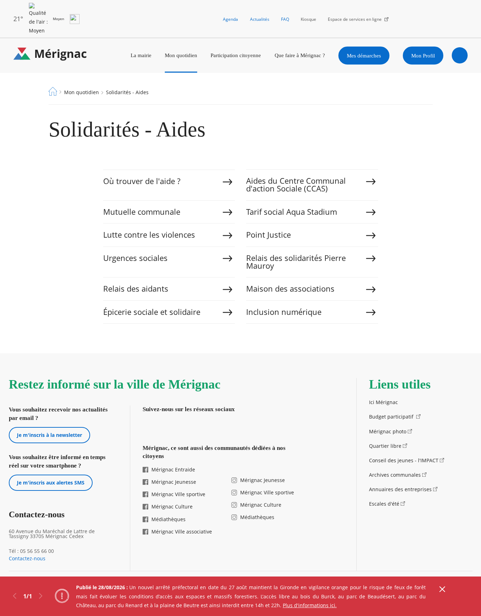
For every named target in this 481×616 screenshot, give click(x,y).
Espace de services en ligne (355, 19)
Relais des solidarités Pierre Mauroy (296, 261)
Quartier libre (385, 446)
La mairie (141, 55)
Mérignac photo (387, 431)
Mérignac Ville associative (181, 531)
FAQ (285, 19)
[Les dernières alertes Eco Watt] (75, 19)
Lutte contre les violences (149, 234)
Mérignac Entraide (173, 469)
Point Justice (268, 234)
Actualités (259, 19)
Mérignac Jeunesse (173, 481)
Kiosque (308, 19)
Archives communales (395, 474)
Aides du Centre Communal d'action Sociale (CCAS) (296, 184)
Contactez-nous (27, 558)
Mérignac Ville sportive (178, 494)
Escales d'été (384, 503)
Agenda (230, 19)
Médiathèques (168, 519)
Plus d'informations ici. (310, 605)
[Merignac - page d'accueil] (50, 55)
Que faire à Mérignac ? (300, 55)
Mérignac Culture (172, 506)
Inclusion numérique (283, 311)
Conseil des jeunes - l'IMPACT (403, 460)
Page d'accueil (53, 91)
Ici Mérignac (383, 402)
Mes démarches (364, 56)
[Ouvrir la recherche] (460, 55)
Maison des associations (290, 288)
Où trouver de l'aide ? (141, 181)
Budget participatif (392, 416)
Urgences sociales (135, 257)
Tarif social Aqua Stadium (291, 211)
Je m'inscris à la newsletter (49, 435)
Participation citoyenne (236, 55)
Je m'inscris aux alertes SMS (51, 482)
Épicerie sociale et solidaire (151, 311)
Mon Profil (423, 56)
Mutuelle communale (141, 211)
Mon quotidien (181, 55)
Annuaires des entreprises (400, 489)
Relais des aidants (135, 288)
